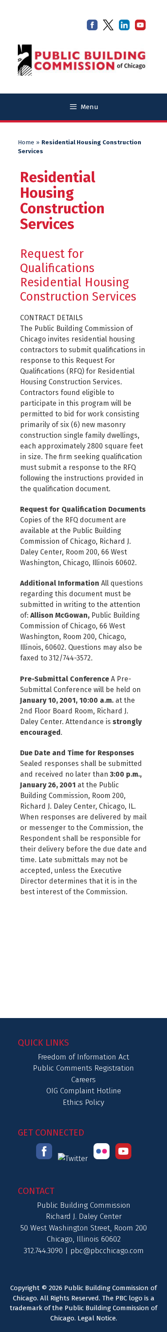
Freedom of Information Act (83, 1057)
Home (26, 142)
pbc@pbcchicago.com (107, 1250)
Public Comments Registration (83, 1068)
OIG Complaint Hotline (83, 1091)
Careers (83, 1079)
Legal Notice (96, 1318)
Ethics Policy (83, 1102)
